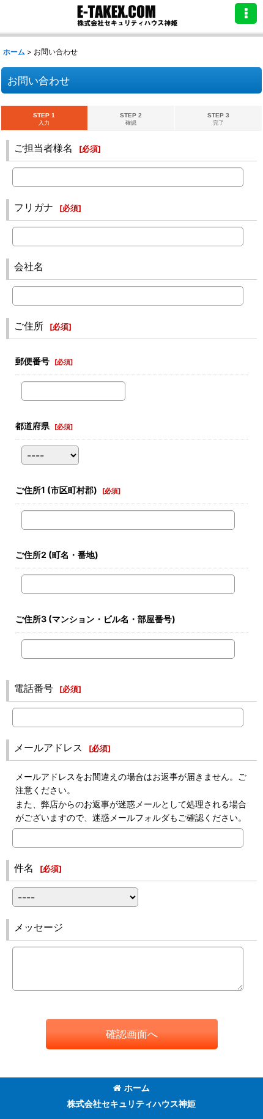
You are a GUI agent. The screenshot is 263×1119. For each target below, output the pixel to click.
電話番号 (33, 688)
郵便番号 (32, 361)
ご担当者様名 (43, 148)
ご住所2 (56, 554)
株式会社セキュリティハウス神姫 (131, 1103)
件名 (24, 868)
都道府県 (32, 425)
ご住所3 (95, 619)
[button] (246, 13)
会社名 (28, 266)
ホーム (137, 1087)
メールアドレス (48, 747)
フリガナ (33, 207)
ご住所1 (56, 490)
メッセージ (38, 927)
